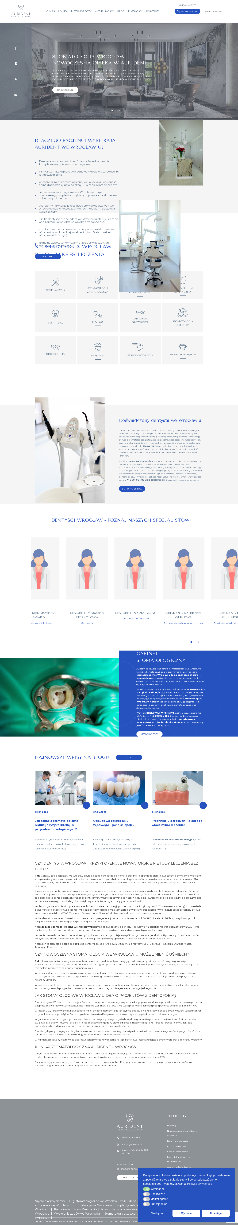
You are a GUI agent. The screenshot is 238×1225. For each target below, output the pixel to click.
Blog (121, 11)
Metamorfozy (81, 11)
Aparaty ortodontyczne (179, 1167)
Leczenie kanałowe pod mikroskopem (178, 1159)
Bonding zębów (49, 242)
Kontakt (152, 11)
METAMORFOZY (149, 734)
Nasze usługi (65, 82)
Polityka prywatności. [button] (200, 1183)
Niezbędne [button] (157, 1213)
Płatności (135, 11)
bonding (183, 436)
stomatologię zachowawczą (140, 436)
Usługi (63, 11)
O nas (50, 11)
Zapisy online (213, 11)
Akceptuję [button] (216, 1213)
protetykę (161, 436)
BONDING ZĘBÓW (132, 489)
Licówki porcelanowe (177, 1151)
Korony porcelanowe (177, 1141)
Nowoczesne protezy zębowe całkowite (182, 1133)
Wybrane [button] (186, 1213)
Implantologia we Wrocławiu (51, 906)
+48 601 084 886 (189, 11)
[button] (146, 1189)
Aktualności (104, 11)
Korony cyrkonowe (176, 1146)
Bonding (171, 1125)
